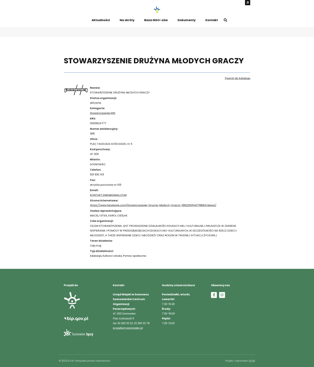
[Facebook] (214, 295)
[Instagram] (222, 295)
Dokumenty (187, 20)
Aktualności (101, 20)
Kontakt (211, 20)
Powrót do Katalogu (237, 78)
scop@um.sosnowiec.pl (128, 328)
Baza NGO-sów (156, 20)
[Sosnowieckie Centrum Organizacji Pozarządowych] (157, 10)
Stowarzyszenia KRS (102, 113)
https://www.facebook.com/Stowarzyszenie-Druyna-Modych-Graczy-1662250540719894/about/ (153, 205)
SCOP (252, 360)
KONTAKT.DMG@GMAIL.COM (108, 195)
